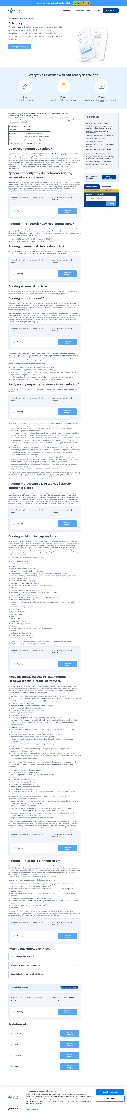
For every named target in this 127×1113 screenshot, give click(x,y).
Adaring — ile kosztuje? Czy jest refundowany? (97, 132)
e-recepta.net (13, 19)
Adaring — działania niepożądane (97, 154)
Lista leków (23, 19)
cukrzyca (19, 706)
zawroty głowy (32, 583)
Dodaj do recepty (20, 46)
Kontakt (97, 10)
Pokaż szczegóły (32, 1109)
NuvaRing (33, 253)
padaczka (15, 777)
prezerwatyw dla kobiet (40, 356)
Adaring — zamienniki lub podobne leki (99, 136)
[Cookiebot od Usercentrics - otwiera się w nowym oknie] (13, 1109)
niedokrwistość (17, 787)
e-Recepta (67, 10)
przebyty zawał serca (19, 703)
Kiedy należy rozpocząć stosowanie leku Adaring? (100, 145)
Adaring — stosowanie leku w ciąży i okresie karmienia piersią (98, 150)
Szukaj (111, 203)
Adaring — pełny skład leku (95, 139)
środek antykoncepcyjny (57, 154)
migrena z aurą (17, 727)
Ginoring (39, 253)
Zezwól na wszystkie (110, 1092)
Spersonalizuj (109, 1098)
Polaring (46, 253)
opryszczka (32, 810)
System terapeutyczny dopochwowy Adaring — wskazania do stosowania (99, 127)
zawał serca (15, 619)
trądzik (13, 566)
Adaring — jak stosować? (94, 142)
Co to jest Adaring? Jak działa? (96, 123)
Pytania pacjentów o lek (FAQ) (96, 164)
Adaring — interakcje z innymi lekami (99, 161)
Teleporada (79, 10)
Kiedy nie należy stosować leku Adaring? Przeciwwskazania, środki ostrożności (100, 157)
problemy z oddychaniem (31, 803)
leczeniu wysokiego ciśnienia (41, 900)
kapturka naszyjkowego (57, 356)
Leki (88, 10)
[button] (44, 956)
